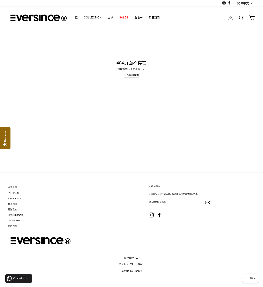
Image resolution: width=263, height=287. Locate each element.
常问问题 (12, 226)
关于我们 (12, 187)
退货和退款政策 (15, 215)
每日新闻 (154, 17)
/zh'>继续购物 (131, 75)
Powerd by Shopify (131, 271)
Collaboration (15, 198)
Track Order (14, 221)
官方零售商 (13, 193)
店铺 (110, 17)
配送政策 (12, 209)
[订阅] (207, 202)
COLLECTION (92, 17)
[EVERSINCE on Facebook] (159, 215)
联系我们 (12, 204)
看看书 (138, 17)
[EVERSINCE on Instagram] (151, 215)
